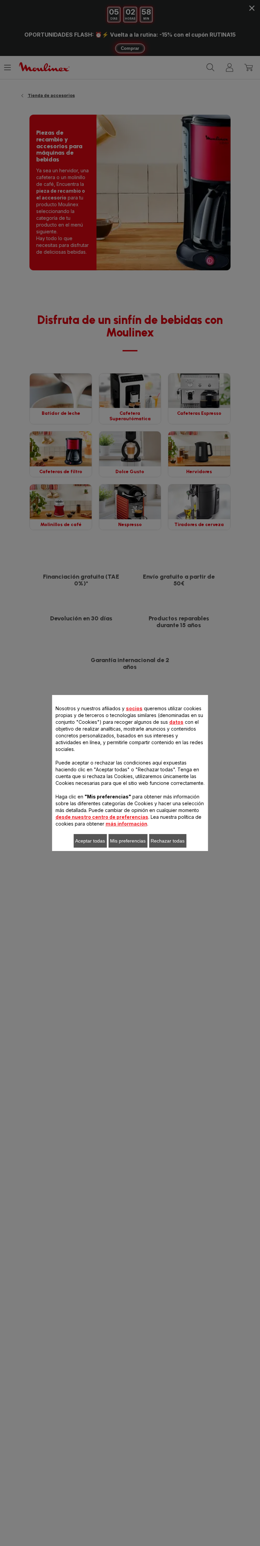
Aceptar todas (90, 841)
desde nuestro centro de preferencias (102, 817)
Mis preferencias (128, 841)
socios (134, 708)
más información (126, 824)
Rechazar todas (168, 841)
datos (176, 722)
